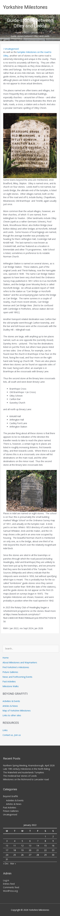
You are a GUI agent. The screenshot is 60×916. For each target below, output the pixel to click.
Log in (6, 880)
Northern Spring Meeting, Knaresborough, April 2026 (29, 765)
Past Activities (9, 681)
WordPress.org (10, 890)
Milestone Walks (11, 686)
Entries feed (9, 883)
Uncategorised (12, 48)
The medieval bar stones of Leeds (20, 775)
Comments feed (11, 887)
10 (7, 845)
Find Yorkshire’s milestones (16, 667)
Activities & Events (11, 701)
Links (5, 730)
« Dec (5, 863)
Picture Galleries (10, 672)
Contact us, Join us (12, 735)
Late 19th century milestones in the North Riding (26, 768)
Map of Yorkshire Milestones (17, 710)
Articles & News (10, 705)
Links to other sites (12, 715)
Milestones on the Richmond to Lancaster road (26, 779)
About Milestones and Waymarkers (20, 662)
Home (6, 657)
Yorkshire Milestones (25, 7)
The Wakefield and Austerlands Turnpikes (23, 772)
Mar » (13, 863)
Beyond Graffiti (10, 796)
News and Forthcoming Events (17, 676)
